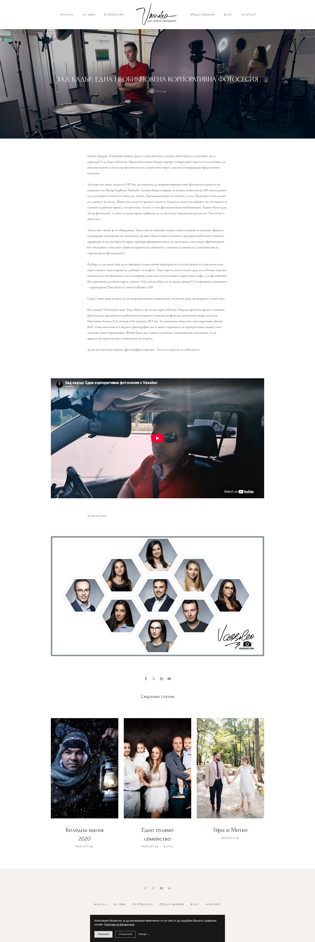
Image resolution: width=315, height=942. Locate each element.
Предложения (202, 14)
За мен (89, 14)
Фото (168, 846)
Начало (67, 14)
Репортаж (157, 91)
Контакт (249, 14)
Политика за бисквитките (119, 924)
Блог (228, 14)
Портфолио (114, 14)
